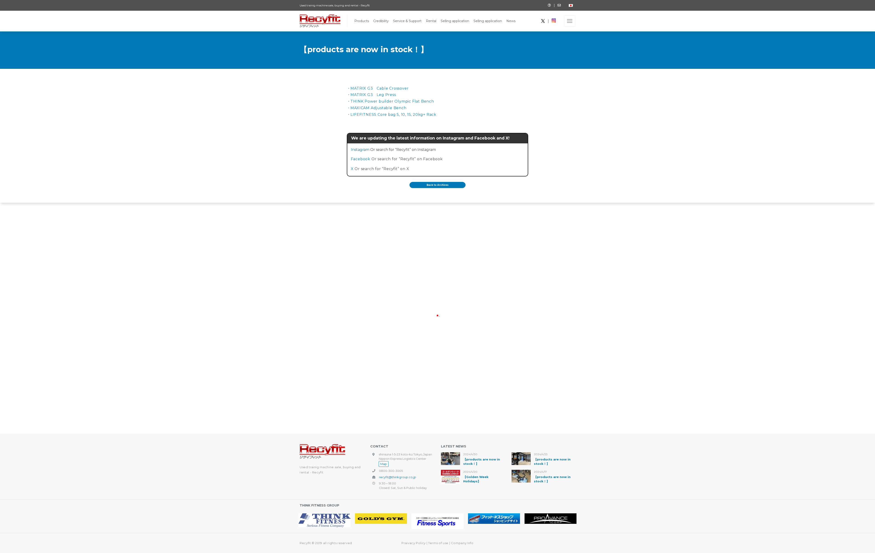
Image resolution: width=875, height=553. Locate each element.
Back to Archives (437, 184)
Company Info (462, 543)
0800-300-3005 (391, 471)
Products (361, 21)
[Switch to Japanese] (570, 5)
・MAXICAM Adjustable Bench (377, 108)
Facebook (360, 159)
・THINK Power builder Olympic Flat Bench (390, 101)
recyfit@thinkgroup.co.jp (397, 477)
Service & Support (407, 21)
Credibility (381, 21)
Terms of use (438, 543)
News (510, 21)
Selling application (455, 21)
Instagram (360, 149)
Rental (431, 21)
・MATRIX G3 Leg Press (371, 95)
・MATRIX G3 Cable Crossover (378, 88)
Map (383, 464)
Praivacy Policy (413, 543)
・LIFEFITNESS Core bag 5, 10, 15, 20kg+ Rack (391, 114)
